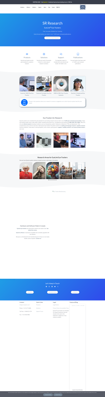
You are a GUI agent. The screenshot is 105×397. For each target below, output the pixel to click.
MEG (73, 122)
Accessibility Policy (64, 308)
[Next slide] (84, 170)
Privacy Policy (56, 308)
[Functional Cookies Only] (103, 394)
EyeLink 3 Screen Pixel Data (77, 389)
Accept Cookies (48, 394)
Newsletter (30, 292)
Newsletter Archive (52, 292)
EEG (76, 122)
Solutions (44, 57)
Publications (78, 57)
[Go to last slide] (20, 170)
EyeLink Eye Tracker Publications (52, 37)
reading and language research (68, 125)
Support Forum (39, 311)
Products (27, 57)
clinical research (27, 124)
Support (61, 57)
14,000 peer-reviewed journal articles (73, 120)
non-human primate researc (78, 127)
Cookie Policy (58, 394)
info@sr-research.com (25, 305)
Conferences (75, 292)
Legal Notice (56, 305)
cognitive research (80, 125)
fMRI (70, 122)
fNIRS (78, 122)
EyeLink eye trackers (22, 228)
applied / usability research (64, 127)
